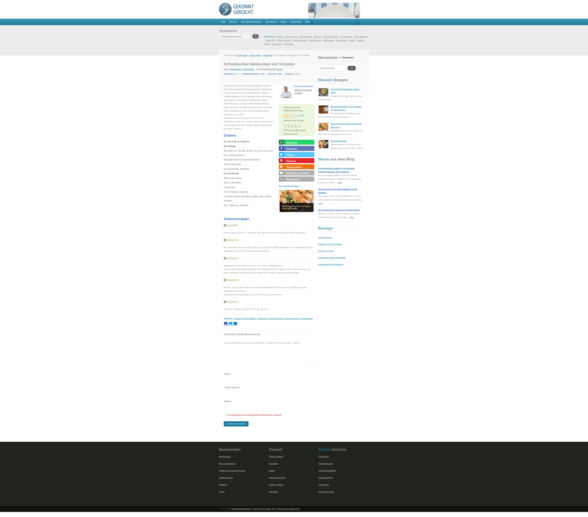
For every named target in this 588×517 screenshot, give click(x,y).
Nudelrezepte (315, 40)
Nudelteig (223, 485)
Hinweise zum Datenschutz (288, 509)
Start (223, 22)
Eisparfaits (273, 463)
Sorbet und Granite (277, 478)
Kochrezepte (241, 55)
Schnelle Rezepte (326, 492)
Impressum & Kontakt (262, 509)
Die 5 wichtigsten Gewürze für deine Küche (339, 210)
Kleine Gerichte (284, 40)
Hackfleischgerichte (327, 471)
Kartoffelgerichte (325, 478)
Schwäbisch (307, 318)
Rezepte (233, 22)
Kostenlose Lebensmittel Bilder (332, 258)
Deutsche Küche (331, 37)
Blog (308, 22)
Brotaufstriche (306, 37)
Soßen (352, 40)
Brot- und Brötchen (227, 463)
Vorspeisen (289, 44)
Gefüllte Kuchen (276, 318)
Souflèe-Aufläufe (276, 485)
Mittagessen (248, 69)
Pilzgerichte (323, 485)
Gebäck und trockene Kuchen (232, 471)
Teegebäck (273, 492)
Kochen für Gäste (326, 251)
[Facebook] (226, 324)
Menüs (283, 22)
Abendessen (236, 69)
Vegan (267, 44)
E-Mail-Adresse (232, 387)
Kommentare (293, 179)
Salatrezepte (341, 40)
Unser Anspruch (325, 237)
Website (228, 401)
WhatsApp (291, 142)
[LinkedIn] (235, 324)
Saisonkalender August (251, 22)
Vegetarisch (276, 44)
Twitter (290, 154)
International (271, 22)
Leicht (279, 69)
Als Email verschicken (297, 173)
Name (227, 374)
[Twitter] (230, 324)
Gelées (272, 471)
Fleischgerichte (360, 37)
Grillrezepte (270, 40)
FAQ (274, 509)
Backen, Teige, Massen (287, 37)
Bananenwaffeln (338, 141)
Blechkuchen (224, 456)
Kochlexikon (296, 22)
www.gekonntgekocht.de (241, 509)
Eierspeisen (323, 456)
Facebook (291, 148)
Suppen (360, 40)
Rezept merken (294, 167)
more (339, 182)
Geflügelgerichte (325, 463)
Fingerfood (267, 55)
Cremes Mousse (276, 456)
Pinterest (291, 161)
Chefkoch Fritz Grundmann (330, 244)
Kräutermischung (300, 40)
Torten (221, 492)
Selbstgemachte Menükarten (330, 264)
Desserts (318, 37)
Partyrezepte (328, 40)
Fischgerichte (346, 37)
